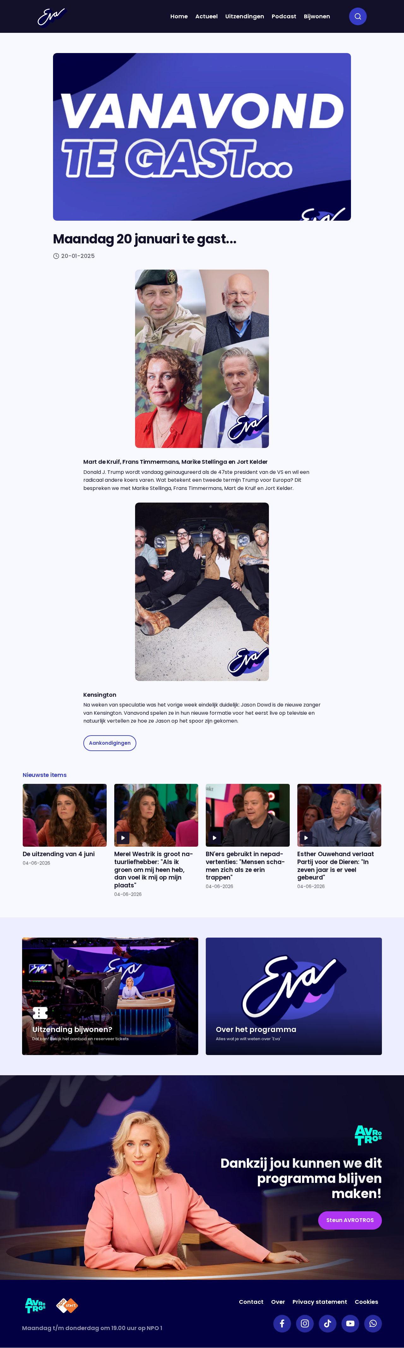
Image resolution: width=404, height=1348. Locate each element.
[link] (109, 743)
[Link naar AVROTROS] (35, 1307)
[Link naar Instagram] (305, 1324)
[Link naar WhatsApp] (373, 1324)
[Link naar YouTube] (350, 1324)
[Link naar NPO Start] (67, 1307)
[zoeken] (358, 16)
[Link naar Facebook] (282, 1324)
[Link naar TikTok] (327, 1324)
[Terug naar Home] (52, 18)
